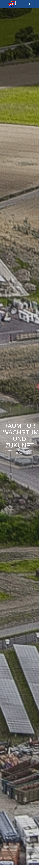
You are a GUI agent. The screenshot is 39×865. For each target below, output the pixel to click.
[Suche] (28, 4)
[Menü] (33, 4)
